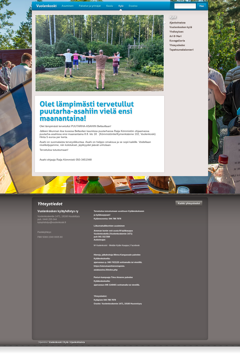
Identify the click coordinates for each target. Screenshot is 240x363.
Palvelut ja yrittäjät (90, 6)
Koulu (109, 6)
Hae (202, 6)
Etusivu (133, 6)
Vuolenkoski (46, 6)
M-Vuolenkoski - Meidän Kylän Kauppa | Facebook (117, 245)
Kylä (120, 6)
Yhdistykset (176, 31)
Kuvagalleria (177, 40)
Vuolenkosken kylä (181, 27)
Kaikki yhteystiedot (189, 203)
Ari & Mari (176, 36)
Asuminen (68, 6)
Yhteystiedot (177, 45)
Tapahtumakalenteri (182, 49)
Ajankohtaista (177, 22)
